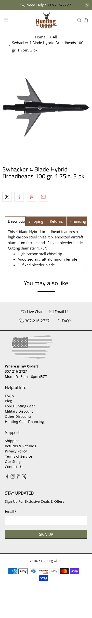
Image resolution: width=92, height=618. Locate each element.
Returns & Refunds (20, 446)
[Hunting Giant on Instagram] (13, 477)
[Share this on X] (7, 196)
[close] (87, 5)
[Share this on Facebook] (19, 196)
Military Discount (19, 411)
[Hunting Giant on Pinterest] (18, 477)
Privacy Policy (16, 451)
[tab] (15, 221)
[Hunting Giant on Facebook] (7, 477)
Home (40, 37)
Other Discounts (18, 416)
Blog (8, 401)
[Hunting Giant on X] (24, 477)
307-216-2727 (59, 4)
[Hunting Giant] (46, 20)
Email (10, 511)
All (55, 37)
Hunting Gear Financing (24, 421)
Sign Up (46, 534)
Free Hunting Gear (20, 406)
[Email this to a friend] (43, 196)
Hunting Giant (51, 561)
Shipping (12, 440)
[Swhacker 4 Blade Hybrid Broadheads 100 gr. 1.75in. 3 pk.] (46, 107)
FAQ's (9, 395)
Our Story (13, 461)
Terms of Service (18, 456)
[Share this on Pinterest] (31, 196)
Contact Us (14, 466)
